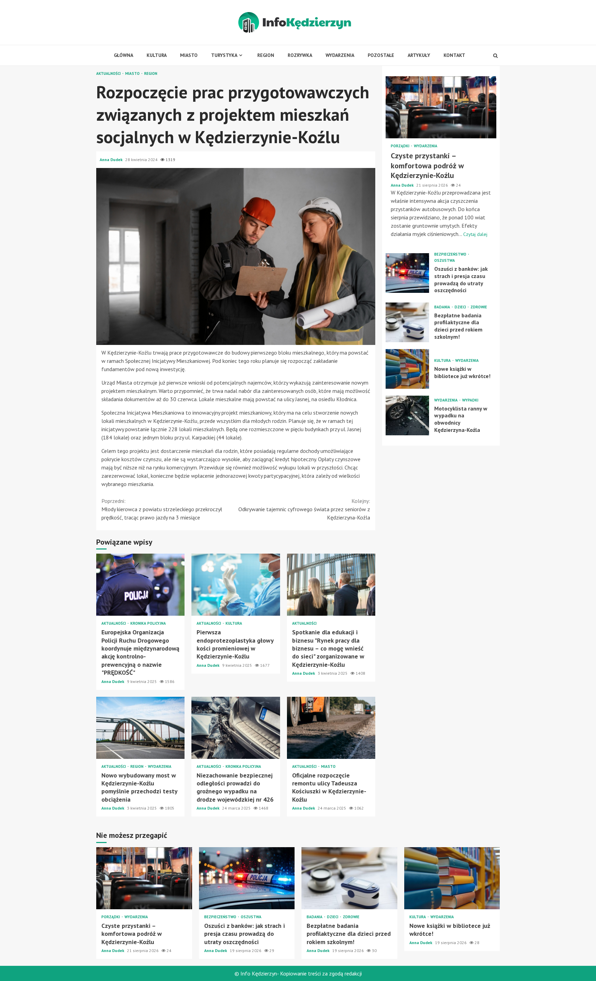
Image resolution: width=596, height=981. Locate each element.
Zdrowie (478, 307)
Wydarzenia (340, 55)
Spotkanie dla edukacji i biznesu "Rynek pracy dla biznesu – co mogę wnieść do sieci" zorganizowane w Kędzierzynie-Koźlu (331, 585)
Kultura (157, 55)
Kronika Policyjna (148, 623)
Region (265, 55)
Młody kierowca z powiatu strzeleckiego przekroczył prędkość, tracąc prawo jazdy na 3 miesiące (161, 509)
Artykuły (419, 55)
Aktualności (109, 74)
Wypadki (470, 400)
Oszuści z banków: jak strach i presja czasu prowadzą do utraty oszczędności (407, 273)
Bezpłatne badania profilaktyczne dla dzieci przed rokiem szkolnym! (407, 322)
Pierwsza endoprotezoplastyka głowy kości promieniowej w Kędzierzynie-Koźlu (235, 585)
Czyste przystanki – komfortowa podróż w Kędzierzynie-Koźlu (441, 107)
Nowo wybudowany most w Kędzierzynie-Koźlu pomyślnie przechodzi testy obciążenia (140, 728)
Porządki (400, 146)
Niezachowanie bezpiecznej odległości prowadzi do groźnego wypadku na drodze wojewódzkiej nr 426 (235, 728)
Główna (123, 55)
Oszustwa (444, 260)
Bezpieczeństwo (450, 254)
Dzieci (461, 307)
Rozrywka (300, 55)
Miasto (189, 55)
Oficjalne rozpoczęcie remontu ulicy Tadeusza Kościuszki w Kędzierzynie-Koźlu (331, 728)
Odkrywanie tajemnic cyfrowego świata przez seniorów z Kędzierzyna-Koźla (304, 509)
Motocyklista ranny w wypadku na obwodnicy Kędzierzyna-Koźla (407, 415)
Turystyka (224, 55)
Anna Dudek (111, 159)
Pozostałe (381, 55)
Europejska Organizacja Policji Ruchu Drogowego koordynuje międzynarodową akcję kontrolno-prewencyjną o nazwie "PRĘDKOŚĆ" (140, 585)
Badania (442, 307)
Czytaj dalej (475, 234)
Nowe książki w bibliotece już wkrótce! (407, 369)
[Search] (495, 55)
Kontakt (454, 55)
